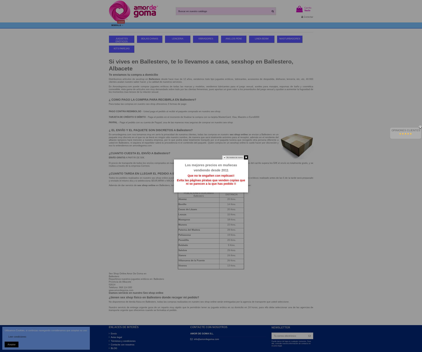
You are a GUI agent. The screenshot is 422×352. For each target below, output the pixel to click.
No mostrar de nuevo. (235, 157)
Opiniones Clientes (406, 130)
